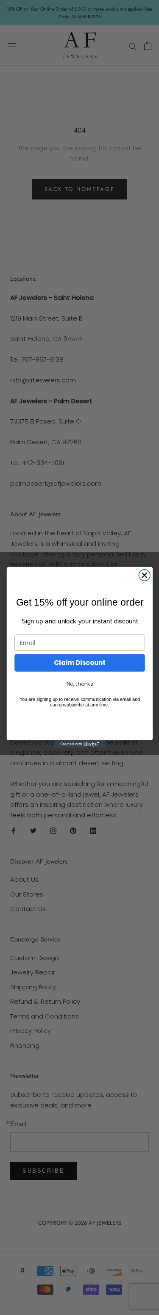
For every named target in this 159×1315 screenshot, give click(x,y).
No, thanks (79, 684)
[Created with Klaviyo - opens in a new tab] (79, 744)
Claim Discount (80, 662)
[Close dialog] (144, 575)
